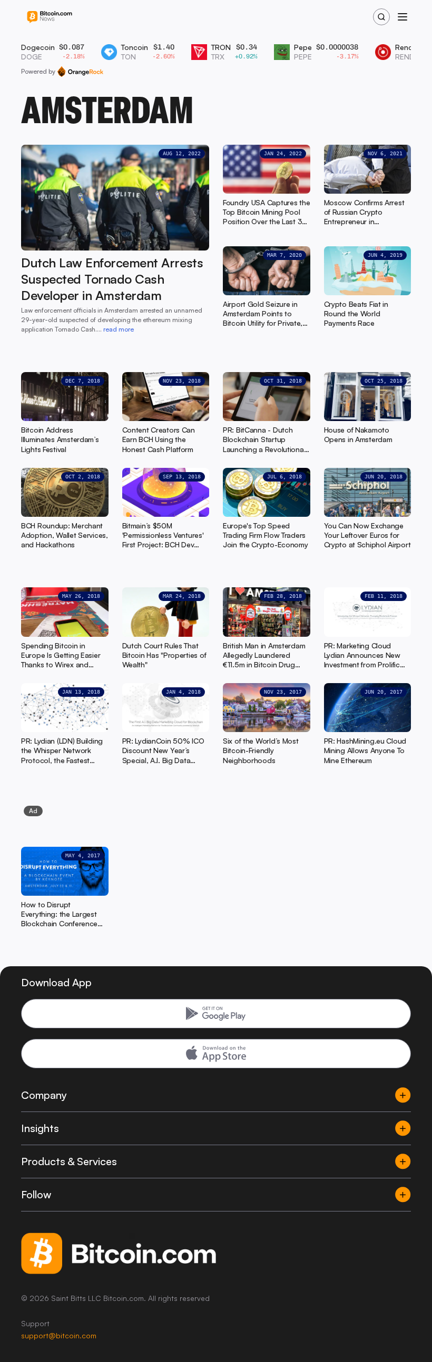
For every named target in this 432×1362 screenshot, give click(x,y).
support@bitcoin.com (58, 1335)
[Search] (381, 16)
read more (118, 329)
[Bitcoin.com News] (49, 17)
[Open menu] (402, 16)
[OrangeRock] (80, 71)
